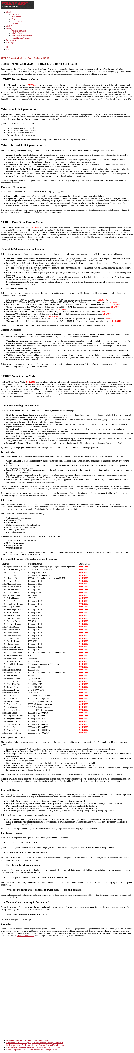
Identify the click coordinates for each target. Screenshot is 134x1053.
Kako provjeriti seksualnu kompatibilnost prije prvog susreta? (31, 1050)
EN (7, 49)
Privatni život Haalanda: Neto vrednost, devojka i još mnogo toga (33, 1047)
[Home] (17, 8)
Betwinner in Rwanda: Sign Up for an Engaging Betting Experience (34, 1043)
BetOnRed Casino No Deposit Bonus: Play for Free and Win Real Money (36, 1045)
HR (7, 47)
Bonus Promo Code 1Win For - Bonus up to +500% (27, 1040)
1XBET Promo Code (25, 935)
